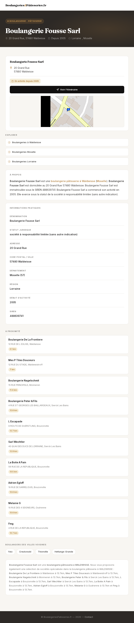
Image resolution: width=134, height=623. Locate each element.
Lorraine (15, 288)
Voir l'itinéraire (68, 89)
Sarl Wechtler (16, 441)
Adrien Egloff (16, 482)
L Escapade (15, 421)
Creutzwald (25, 551)
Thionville (43, 551)
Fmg (10, 523)
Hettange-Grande (64, 551)
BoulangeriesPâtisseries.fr (25, 5)
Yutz (10, 551)
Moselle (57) (17, 275)
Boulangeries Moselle (24, 151)
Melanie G (14, 503)
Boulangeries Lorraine (24, 161)
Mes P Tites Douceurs (21, 360)
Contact (89, 617)
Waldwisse (24, 261)
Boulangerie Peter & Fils (22, 401)
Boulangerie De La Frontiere (25, 339)
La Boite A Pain (17, 462)
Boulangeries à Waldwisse (26, 142)
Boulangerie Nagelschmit (23, 380)
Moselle (101, 181)
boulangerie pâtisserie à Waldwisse (73, 181)
